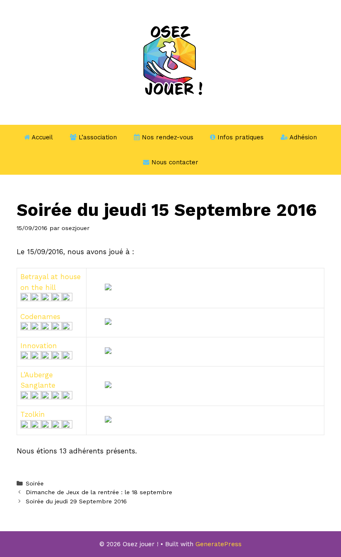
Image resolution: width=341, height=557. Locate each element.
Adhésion (302, 137)
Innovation (38, 346)
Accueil (41, 137)
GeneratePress (218, 544)
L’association (97, 137)
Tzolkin (32, 414)
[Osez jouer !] (170, 61)
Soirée (35, 483)
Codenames (40, 316)
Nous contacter (173, 162)
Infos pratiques (239, 137)
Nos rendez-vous (166, 137)
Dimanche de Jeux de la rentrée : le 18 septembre (99, 492)
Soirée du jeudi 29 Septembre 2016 (76, 501)
